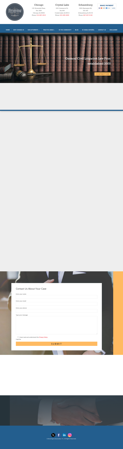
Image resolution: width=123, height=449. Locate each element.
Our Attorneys (33, 30)
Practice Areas (48, 30)
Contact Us (102, 30)
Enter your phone (21, 308)
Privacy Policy (43, 337)
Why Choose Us (18, 30)
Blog (76, 30)
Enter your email (21, 301)
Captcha (18, 339)
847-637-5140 (87, 15)
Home (8, 30)
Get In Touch (76, 409)
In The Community (65, 30)
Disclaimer (113, 30)
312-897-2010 (41, 15)
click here (93, 254)
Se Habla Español (88, 30)
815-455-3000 (64, 15)
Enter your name (21, 294)
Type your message (22, 315)
